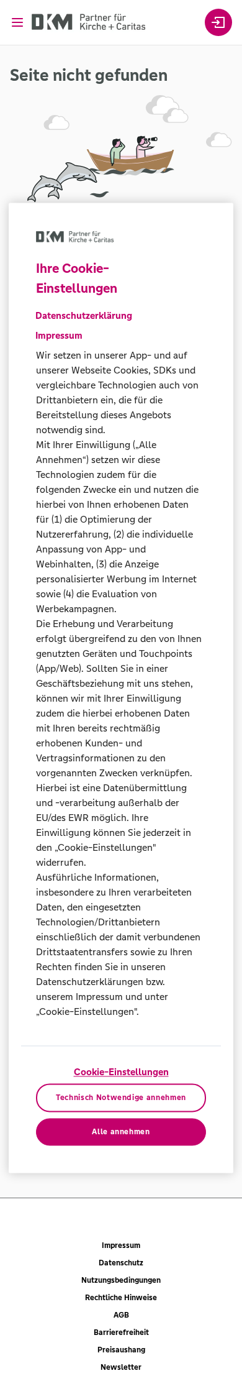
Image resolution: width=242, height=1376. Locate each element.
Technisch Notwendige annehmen (121, 1098)
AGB (121, 1315)
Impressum (121, 1245)
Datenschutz (121, 1263)
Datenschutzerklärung (83, 315)
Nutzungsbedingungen (121, 1280)
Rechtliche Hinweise (121, 1298)
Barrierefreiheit (121, 1332)
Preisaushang (121, 1350)
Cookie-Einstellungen (121, 1072)
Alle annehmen (121, 1132)
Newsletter (121, 1367)
